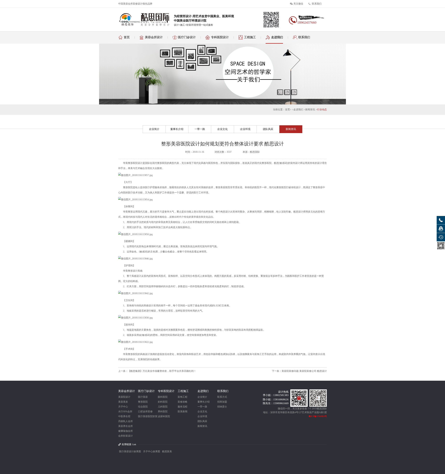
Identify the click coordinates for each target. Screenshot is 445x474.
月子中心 (123, 406)
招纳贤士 (222, 406)
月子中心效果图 (151, 451)
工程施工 (250, 37)
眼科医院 (163, 397)
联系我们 (317, 3)
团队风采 (268, 129)
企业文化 (222, 129)
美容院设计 (124, 397)
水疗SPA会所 (125, 411)
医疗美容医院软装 (147, 416)
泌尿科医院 (164, 416)
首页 (127, 37)
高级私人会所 (125, 421)
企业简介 (154, 129)
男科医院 (163, 411)
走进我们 (277, 37)
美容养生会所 (125, 426)
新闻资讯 (310, 109)
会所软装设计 (125, 436)
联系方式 (222, 397)
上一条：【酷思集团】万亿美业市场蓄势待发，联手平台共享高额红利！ (157, 371)
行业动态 (322, 109)
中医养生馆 (124, 416)
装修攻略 (182, 402)
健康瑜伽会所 (125, 431)
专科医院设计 (220, 37)
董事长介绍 (176, 129)
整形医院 (143, 402)
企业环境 (245, 129)
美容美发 (123, 402)
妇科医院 (163, 402)
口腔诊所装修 (145, 411)
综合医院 (143, 406)
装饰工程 (182, 397)
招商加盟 (222, 402)
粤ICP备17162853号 (318, 416)
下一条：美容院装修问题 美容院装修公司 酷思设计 (299, 371)
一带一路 (200, 129)
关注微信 (298, 3)
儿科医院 (163, 406)
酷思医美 (167, 451)
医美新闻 (182, 411)
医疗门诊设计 (187, 37)
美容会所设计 (154, 37)
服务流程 (182, 406)
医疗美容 (143, 397)
